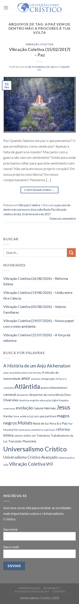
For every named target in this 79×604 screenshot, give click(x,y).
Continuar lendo (39, 190)
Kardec (8, 416)
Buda (47, 209)
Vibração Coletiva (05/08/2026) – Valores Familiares (34, 309)
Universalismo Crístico (35, 449)
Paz (53, 209)
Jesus (63, 407)
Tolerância (43, 435)
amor (25, 378)
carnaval (9, 394)
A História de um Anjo (24, 365)
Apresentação (29, 588)
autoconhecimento (54, 387)
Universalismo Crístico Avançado (30, 457)
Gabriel (38, 408)
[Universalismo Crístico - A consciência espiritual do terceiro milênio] (39, 7)
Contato (58, 591)
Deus (67, 394)
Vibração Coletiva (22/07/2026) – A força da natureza (36, 338)
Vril (49, 464)
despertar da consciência (46, 394)
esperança (9, 408)
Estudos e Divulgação (32, 591)
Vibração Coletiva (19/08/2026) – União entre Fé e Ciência (37, 295)
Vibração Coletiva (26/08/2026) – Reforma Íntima (35, 281)
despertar (23, 394)
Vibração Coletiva (40, 44)
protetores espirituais (43, 429)
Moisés (25, 422)
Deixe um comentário (63, 218)
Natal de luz (41, 423)
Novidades (51, 588)
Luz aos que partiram (42, 416)
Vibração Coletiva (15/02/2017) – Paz (39, 52)
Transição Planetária (22, 441)
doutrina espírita (29, 400)
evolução (24, 407)
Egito (55, 400)
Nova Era (55, 423)
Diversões (10, 400)
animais (36, 378)
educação (45, 400)
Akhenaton (58, 366)
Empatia (63, 400)
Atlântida (27, 386)
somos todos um (25, 435)
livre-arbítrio (21, 416)
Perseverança (22, 429)
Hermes (50, 408)
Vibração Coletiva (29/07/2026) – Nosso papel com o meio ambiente (38, 323)
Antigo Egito (48, 378)
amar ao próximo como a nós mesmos (22, 372)
